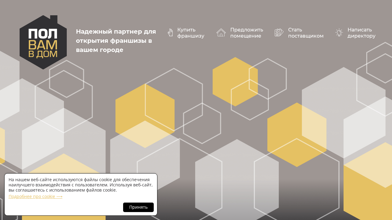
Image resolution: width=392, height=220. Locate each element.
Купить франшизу (190, 33)
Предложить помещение (246, 33)
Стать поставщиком (306, 33)
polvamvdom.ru (43, 42)
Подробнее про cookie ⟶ (35, 196)
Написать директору (361, 33)
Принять (138, 207)
